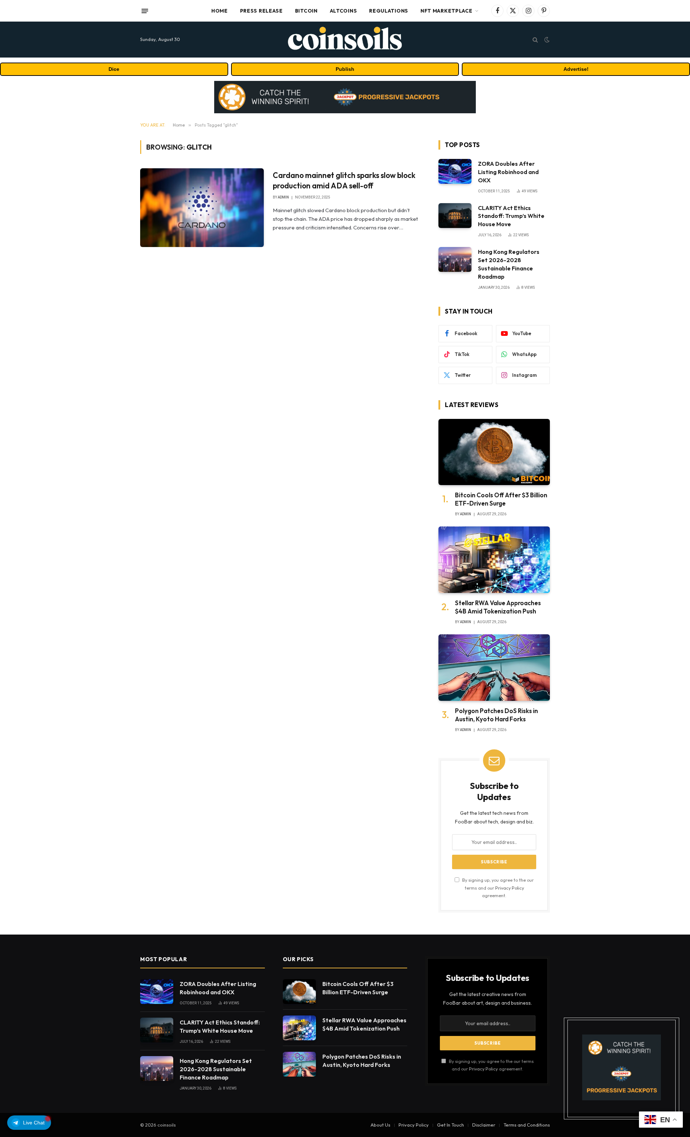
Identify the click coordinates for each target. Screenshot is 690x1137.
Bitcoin (306, 11)
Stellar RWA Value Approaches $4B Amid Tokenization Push (498, 607)
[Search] (535, 40)
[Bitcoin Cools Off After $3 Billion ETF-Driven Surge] (494, 452)
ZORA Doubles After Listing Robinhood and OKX (508, 172)
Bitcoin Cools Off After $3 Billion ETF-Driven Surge (501, 499)
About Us (380, 1125)
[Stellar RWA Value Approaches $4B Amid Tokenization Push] (494, 559)
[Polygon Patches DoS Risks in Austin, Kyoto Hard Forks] (494, 667)
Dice (114, 69)
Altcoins (343, 11)
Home (219, 11)
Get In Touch (450, 1125)
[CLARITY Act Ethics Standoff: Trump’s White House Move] (455, 215)
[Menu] (145, 11)
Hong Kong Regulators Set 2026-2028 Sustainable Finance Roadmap (508, 264)
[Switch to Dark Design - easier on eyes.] (546, 39)
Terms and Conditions (526, 1125)
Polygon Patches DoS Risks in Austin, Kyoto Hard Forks (496, 715)
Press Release (261, 11)
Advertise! (576, 69)
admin (283, 197)
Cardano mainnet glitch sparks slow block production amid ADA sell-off (344, 180)
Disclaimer (483, 1125)
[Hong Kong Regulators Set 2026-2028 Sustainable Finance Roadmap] (455, 259)
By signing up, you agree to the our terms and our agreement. (497, 887)
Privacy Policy (509, 888)
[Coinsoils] (345, 40)
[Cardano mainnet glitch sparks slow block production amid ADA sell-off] (202, 207)
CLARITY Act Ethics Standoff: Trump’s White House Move (511, 216)
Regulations (388, 11)
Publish (345, 69)
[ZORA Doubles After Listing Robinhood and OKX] (455, 171)
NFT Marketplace (446, 11)
